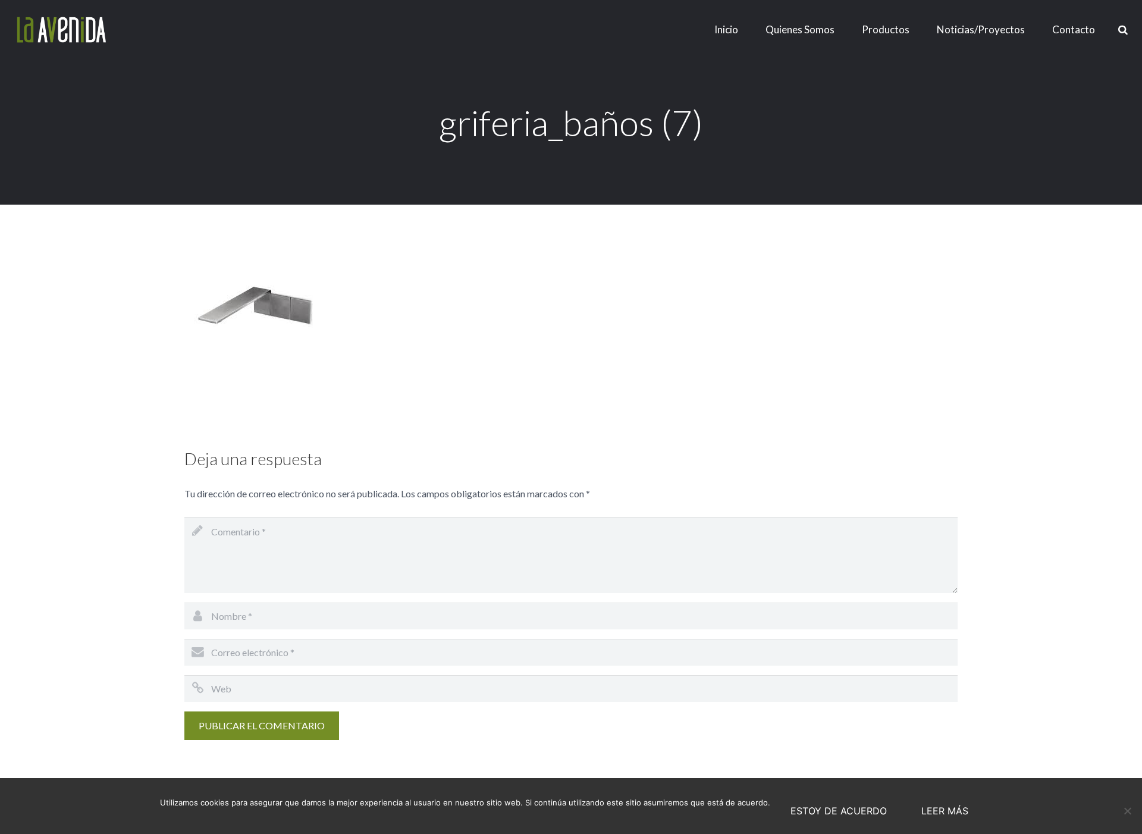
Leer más (944, 811)
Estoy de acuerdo (838, 811)
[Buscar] (1122, 30)
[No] (1127, 811)
